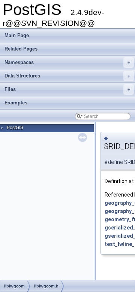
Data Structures (67, 76)
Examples (15, 103)
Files (67, 89)
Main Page (16, 35)
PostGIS (15, 127)
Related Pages (21, 49)
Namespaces (67, 62)
